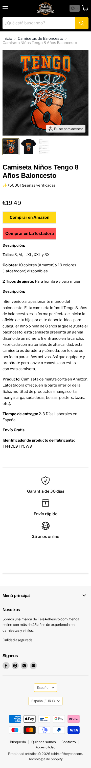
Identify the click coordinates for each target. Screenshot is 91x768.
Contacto (68, 742)
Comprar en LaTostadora (29, 233)
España (43, 701)
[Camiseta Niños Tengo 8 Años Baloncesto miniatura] (11, 147)
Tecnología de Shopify (45, 759)
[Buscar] (81, 23)
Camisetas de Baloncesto (40, 38)
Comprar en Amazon (29, 217)
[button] (75, 8)
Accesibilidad (45, 747)
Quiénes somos (43, 742)
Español (43, 688)
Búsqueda (18, 742)
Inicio (7, 38)
